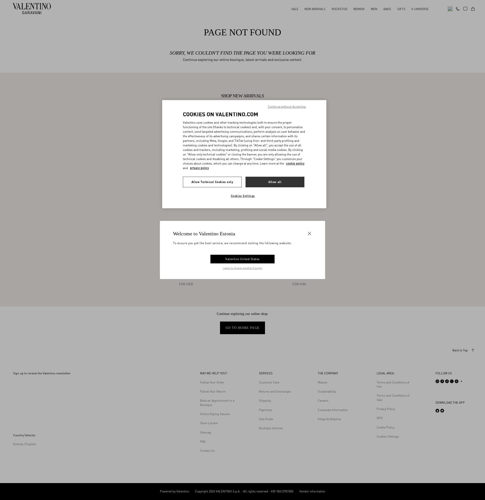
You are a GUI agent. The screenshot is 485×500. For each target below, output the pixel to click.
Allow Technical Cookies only (212, 182)
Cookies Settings (243, 196)
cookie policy (295, 163)
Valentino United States (242, 259)
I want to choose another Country (242, 267)
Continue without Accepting (287, 106)
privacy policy (199, 168)
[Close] (309, 234)
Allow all (274, 182)
